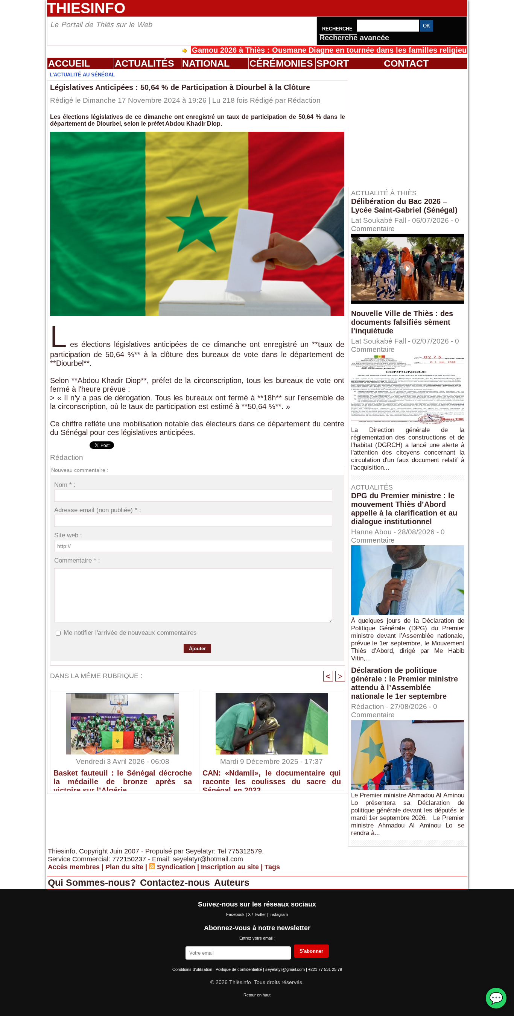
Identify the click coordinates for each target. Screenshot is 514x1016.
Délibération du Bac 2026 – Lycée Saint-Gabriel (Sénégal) (404, 205)
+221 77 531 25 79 (325, 969)
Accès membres (74, 867)
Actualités (144, 63)
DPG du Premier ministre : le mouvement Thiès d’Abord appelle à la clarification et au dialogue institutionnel (404, 508)
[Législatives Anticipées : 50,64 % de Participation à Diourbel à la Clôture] (197, 134)
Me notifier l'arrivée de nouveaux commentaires (130, 632)
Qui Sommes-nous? (93, 882)
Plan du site (124, 867)
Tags (272, 867)
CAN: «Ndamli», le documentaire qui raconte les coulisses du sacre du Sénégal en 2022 (271, 778)
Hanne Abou (371, 532)
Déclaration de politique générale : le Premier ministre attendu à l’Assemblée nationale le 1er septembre (404, 683)
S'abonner (311, 951)
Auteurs (231, 882)
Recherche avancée (354, 37)
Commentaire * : (77, 560)
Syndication (176, 867)
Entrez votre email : (257, 938)
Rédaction (304, 100)
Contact (406, 63)
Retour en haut (257, 995)
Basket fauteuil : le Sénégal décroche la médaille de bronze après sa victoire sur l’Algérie (122, 778)
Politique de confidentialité (239, 969)
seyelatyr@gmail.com (285, 969)
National (206, 63)
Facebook (236, 914)
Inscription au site (230, 867)
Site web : (68, 535)
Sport (332, 63)
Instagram (278, 914)
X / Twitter (257, 914)
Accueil (69, 63)
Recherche (338, 29)
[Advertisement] (411, 127)
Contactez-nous (176, 882)
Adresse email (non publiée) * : (97, 510)
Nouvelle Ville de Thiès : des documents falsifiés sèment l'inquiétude (402, 322)
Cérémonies (281, 63)
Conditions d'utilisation (192, 969)
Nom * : (65, 484)
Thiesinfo (86, 8)
